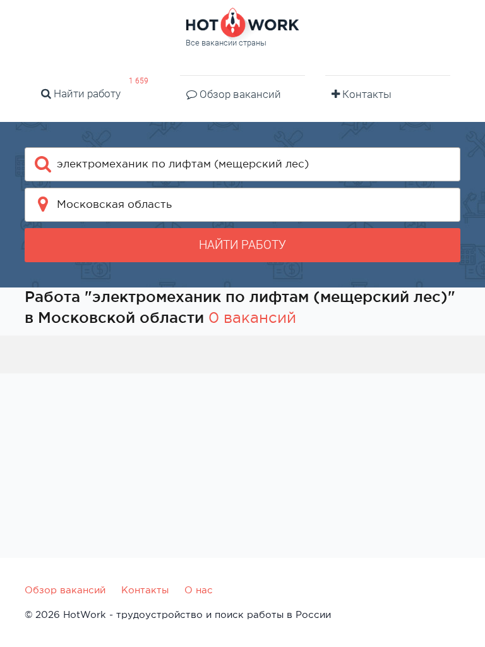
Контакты (366, 94)
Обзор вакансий (239, 94)
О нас (198, 589)
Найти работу (86, 93)
